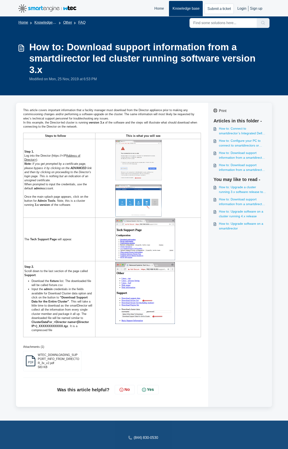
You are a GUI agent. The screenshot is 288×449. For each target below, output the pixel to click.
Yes (150, 389)
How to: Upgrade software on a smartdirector (241, 226)
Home (159, 8)
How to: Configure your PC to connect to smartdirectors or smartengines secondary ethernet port (240, 143)
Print (222, 111)
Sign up (256, 8)
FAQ (82, 22)
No (127, 389)
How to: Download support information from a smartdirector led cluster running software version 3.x (242, 155)
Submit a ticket (219, 9)
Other (67, 22)
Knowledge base (186, 8)
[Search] (263, 23)
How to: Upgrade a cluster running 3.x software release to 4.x (241, 189)
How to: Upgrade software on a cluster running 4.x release (241, 214)
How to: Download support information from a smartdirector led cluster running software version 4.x (242, 167)
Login (241, 8)
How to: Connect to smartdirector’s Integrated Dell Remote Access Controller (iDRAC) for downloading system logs (242, 131)
